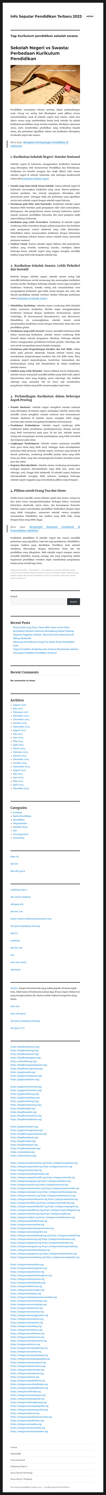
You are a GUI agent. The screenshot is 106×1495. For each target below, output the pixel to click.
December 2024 (21, 759)
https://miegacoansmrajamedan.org (29, 1431)
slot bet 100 (16, 947)
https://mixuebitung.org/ (23, 1061)
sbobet (13, 988)
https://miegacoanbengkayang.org (28, 1402)
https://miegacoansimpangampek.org (30, 1359)
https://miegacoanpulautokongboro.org (31, 1275)
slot (15, 830)
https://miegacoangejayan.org (62, 1163)
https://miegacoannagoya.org (25, 1246)
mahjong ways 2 (18, 889)
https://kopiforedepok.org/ (24, 1137)
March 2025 (19, 748)
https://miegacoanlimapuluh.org (27, 1398)
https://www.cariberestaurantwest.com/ (31, 918)
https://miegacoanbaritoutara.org (28, 1366)
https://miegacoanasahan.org (25, 1351)
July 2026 (18, 708)
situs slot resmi (18, 962)
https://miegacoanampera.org (26, 1192)
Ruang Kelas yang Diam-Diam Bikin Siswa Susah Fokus (41, 627)
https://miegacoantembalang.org (27, 1257)
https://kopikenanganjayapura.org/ (28, 1065)
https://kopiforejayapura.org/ (25, 1057)
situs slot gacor (18, 1013)
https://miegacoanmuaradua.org (27, 1224)
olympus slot (17, 904)
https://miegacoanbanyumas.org (27, 1279)
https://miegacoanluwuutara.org (27, 1337)
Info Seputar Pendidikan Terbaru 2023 (46, 16)
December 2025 (21, 715)
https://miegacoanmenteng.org (26, 1213)
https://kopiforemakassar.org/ (26, 1119)
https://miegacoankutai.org (24, 1377)
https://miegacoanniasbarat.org (27, 1319)
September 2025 (21, 726)
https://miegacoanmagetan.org (26, 1322)
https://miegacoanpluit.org (24, 1217)
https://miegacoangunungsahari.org (29, 1409)
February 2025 (20, 752)
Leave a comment (18, 578)
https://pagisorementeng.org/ (26, 1086)
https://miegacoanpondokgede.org (62, 1210)
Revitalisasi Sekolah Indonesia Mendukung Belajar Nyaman (43, 631)
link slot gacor (17, 871)
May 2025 (18, 741)
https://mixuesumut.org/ (23, 1155)
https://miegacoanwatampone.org (28, 1362)
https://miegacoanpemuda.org (26, 1166)
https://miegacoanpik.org (57, 1213)
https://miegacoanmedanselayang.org (30, 1250)
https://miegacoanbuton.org (25, 1344)
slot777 (14, 933)
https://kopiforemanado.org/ (25, 1148)
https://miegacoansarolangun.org (28, 1395)
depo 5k (14, 856)
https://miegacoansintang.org (26, 1170)
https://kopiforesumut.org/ (24, 1054)
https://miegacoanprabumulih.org (28, 1177)
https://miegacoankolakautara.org (57, 1217)
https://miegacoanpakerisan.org (27, 1420)
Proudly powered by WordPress (57, 1487)
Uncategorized (20, 834)
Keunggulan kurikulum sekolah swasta (58, 570)
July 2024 (18, 774)
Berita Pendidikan (22, 816)
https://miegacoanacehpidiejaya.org (29, 1384)
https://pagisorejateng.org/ (24, 1101)
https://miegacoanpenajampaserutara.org (32, 1228)
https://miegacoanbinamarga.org (59, 1192)
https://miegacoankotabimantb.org (28, 1199)
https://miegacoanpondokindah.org (29, 1206)
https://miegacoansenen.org (25, 1195)
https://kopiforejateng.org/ (24, 1050)
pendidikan (35, 570)
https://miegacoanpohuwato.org (27, 1271)
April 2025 (18, 744)
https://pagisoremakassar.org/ (26, 1075)
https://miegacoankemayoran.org (58, 1195)
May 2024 (18, 781)
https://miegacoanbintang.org (26, 1286)
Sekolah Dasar (20, 827)
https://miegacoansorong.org (25, 1239)
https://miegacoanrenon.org (57, 1166)
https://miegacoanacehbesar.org (27, 1333)
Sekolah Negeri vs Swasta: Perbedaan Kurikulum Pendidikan (39, 53)
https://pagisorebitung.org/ (24, 1094)
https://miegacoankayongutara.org (28, 1268)
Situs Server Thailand (21, 1479)
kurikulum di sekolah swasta (32, 298)
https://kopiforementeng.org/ (26, 1104)
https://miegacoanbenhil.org (63, 1199)
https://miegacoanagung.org (25, 1181)
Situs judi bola (17, 1460)
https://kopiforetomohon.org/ (26, 1115)
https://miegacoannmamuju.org (27, 1311)
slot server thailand (20, 897)
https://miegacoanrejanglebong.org (29, 1348)
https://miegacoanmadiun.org (26, 1424)
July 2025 (18, 734)
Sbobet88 (15, 1453)
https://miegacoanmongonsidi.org (60, 1246)
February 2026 (20, 712)
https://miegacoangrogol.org (63, 1206)
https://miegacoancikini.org (25, 1202)
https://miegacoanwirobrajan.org (59, 1253)
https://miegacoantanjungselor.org (28, 1231)
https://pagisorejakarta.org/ (25, 1079)
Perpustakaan (20, 823)
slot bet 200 (16, 911)
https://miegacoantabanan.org (26, 1329)
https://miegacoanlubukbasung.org (28, 1221)
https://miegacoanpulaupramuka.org (29, 1173)
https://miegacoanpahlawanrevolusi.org (31, 1417)
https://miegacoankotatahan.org (27, 1188)
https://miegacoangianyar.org (26, 1242)
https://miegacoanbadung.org (26, 1326)
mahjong (15, 940)
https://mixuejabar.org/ (22, 1152)
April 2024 (18, 784)
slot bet (14, 863)
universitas (18, 838)
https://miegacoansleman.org (57, 1242)
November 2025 (21, 719)
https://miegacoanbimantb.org (26, 1308)
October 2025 (20, 723)
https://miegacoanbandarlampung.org (30, 1235)
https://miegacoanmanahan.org (27, 1264)
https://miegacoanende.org (60, 1177)
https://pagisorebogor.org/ (24, 1126)
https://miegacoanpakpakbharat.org (29, 1388)
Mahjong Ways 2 (18, 1466)
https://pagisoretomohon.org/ (26, 1090)
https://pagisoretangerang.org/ (26, 1130)
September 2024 (21, 766)
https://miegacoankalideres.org (26, 1210)
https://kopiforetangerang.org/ (26, 1068)
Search (13, 596)
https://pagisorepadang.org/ (25, 1097)
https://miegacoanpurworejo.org (27, 1369)
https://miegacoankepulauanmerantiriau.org (33, 1297)
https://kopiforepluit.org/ (23, 1112)
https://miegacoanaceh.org (24, 1184)
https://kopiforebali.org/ (23, 1141)
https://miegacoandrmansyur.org (27, 1427)
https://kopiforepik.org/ (22, 1108)
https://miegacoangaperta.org (26, 1253)
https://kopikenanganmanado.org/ (28, 1134)
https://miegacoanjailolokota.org (27, 1380)
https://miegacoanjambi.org (65, 1235)
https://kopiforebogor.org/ (24, 1144)
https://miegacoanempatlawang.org (29, 1355)
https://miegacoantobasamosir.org (28, 1340)
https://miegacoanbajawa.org (25, 1293)
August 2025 (19, 730)
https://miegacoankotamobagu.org (28, 1300)
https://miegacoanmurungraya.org (28, 1304)
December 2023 (21, 788)
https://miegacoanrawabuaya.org (57, 1202)
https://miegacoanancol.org (24, 1413)
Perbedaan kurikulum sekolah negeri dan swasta (54, 575)
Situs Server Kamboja (21, 1473)
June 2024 (18, 777)
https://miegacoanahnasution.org (28, 1163)
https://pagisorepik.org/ (23, 1072)
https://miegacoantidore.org (55, 1181)
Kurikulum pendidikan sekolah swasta (26, 573)
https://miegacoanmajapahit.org (62, 1257)
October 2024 (20, 763)
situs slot (15, 1006)
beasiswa (17, 812)
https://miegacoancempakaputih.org (29, 1406)
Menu (90, 16)
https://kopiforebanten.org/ (25, 1046)
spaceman (15, 969)
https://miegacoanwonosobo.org (62, 1188)
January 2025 (20, 755)
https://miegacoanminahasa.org (58, 1239)
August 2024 (19, 770)
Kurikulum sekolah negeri (55, 573)
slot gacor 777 (17, 1028)
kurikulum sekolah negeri (35, 178)
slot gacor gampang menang (25, 926)
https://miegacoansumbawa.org (27, 1373)
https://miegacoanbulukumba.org (28, 1282)
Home (13, 1447)
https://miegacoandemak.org (25, 1391)
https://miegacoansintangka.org (27, 1290)
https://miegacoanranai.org (53, 1184)
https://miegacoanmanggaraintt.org (29, 1315)
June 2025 (18, 737)
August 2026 (19, 705)
